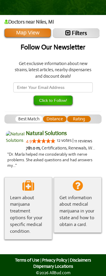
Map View (27, 33)
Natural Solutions (46, 133)
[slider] (43, 141)
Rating (79, 119)
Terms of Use (27, 260)
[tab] (28, 119)
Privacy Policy (54, 260)
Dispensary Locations (53, 266)
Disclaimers (80, 260)
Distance (55, 119)
